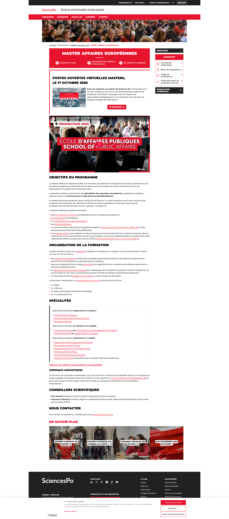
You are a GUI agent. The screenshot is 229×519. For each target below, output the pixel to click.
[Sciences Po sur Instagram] (107, 482)
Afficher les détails (70, 511)
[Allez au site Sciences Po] (49, 10)
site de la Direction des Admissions (127, 378)
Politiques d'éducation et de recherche (71, 318)
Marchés (144, 497)
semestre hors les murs (87, 280)
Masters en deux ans (79, 45)
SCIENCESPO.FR (124, 3)
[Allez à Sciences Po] (57, 480)
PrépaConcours (62, 233)
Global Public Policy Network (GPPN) (118, 227)
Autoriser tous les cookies (173, 502)
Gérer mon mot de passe (173, 493)
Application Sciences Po (173, 497)
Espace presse (145, 489)
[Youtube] (117, 482)
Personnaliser (172, 508)
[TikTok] (112, 482)
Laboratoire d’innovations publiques (70, 221)
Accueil (52, 45)
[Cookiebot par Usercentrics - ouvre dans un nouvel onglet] (52, 515)
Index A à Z (144, 486)
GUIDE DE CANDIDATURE (159, 3)
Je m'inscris (115, 107)
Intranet (167, 489)
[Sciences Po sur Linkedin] (91, 482)
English (182, 3)
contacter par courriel (103, 414)
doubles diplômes (63, 224)
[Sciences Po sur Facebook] (102, 482)
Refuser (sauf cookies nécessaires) (173, 514)
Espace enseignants (171, 486)
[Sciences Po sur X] (96, 482)
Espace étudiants (171, 482)
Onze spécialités (58, 218)
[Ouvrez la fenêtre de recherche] (173, 2)
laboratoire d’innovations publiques (70, 270)
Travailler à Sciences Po (148, 493)
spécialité (80, 251)
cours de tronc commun (66, 215)
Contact (143, 482)
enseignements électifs (82, 276)
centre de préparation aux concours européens (117, 239)
